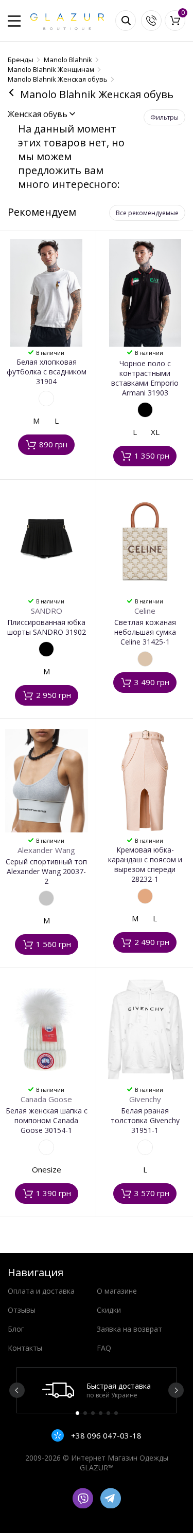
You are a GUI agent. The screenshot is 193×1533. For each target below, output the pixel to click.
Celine (144, 610)
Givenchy (145, 1099)
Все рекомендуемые (147, 213)
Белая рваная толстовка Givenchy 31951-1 (145, 1120)
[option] (96, 1390)
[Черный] (145, 410)
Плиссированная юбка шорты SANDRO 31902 (46, 627)
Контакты (25, 1348)
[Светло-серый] (46, 898)
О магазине (117, 1291)
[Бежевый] (145, 659)
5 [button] (108, 1413)
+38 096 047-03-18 (105, 1435)
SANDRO (46, 610)
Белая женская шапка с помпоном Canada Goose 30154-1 (46, 1120)
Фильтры (164, 117)
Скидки (109, 1310)
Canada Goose (46, 1099)
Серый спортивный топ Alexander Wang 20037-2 (46, 871)
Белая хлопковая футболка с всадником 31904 (46, 371)
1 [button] (77, 1413)
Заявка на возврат (129, 1329)
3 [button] (93, 1413)
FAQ (104, 1348)
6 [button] (116, 1413)
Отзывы (22, 1310)
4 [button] (100, 1413)
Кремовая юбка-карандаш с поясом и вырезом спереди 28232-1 (145, 864)
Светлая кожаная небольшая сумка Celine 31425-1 (145, 632)
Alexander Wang (46, 850)
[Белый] (46, 398)
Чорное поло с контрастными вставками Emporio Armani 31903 (145, 378)
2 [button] (85, 1413)
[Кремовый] (145, 896)
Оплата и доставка (41, 1291)
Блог (16, 1329)
